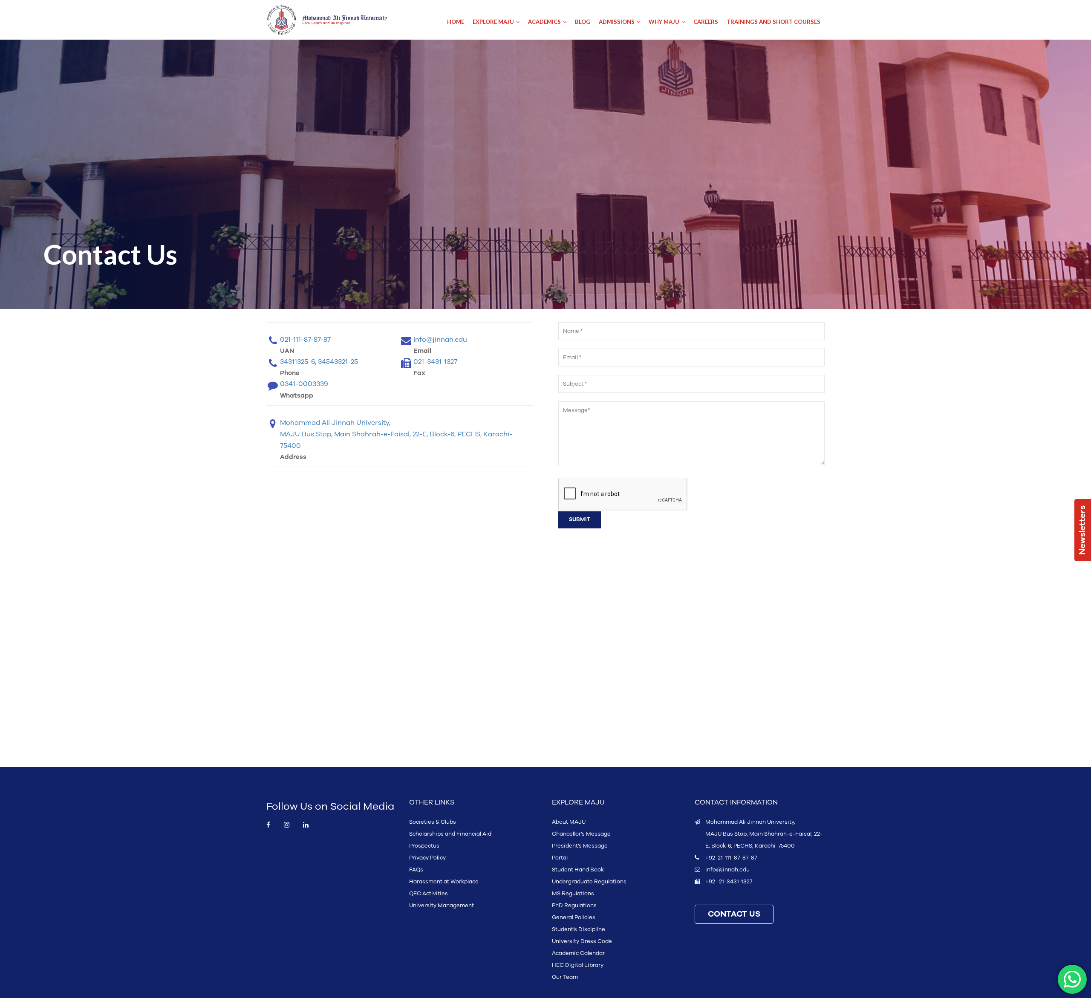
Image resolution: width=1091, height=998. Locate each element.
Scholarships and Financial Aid (450, 834)
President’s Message (580, 846)
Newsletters (1082, 530)
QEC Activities (428, 893)
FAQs (416, 870)
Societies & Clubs (432, 822)
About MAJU (569, 822)
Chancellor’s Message (581, 834)
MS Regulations (573, 893)
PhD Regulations (574, 905)
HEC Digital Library (577, 965)
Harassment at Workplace (444, 882)
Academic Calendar (578, 953)
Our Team (565, 977)
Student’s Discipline (578, 929)
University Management (441, 905)
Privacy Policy (427, 858)
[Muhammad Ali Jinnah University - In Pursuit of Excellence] (335, 19)
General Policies (573, 917)
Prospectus (424, 846)
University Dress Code (582, 941)
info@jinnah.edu (727, 870)
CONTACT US (734, 914)
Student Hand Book (578, 870)
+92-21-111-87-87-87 (731, 858)
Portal (560, 858)
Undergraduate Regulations (589, 882)
